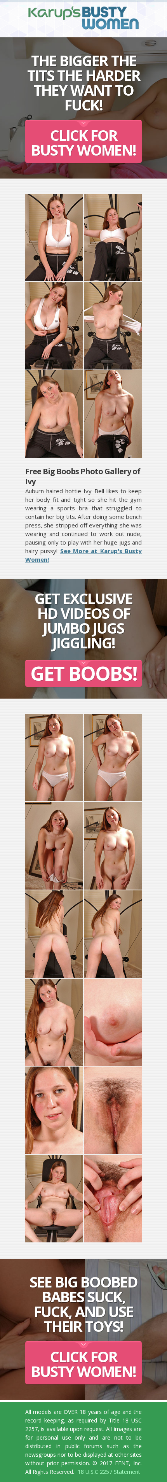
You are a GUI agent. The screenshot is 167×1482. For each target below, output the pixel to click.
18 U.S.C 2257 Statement (109, 1471)
